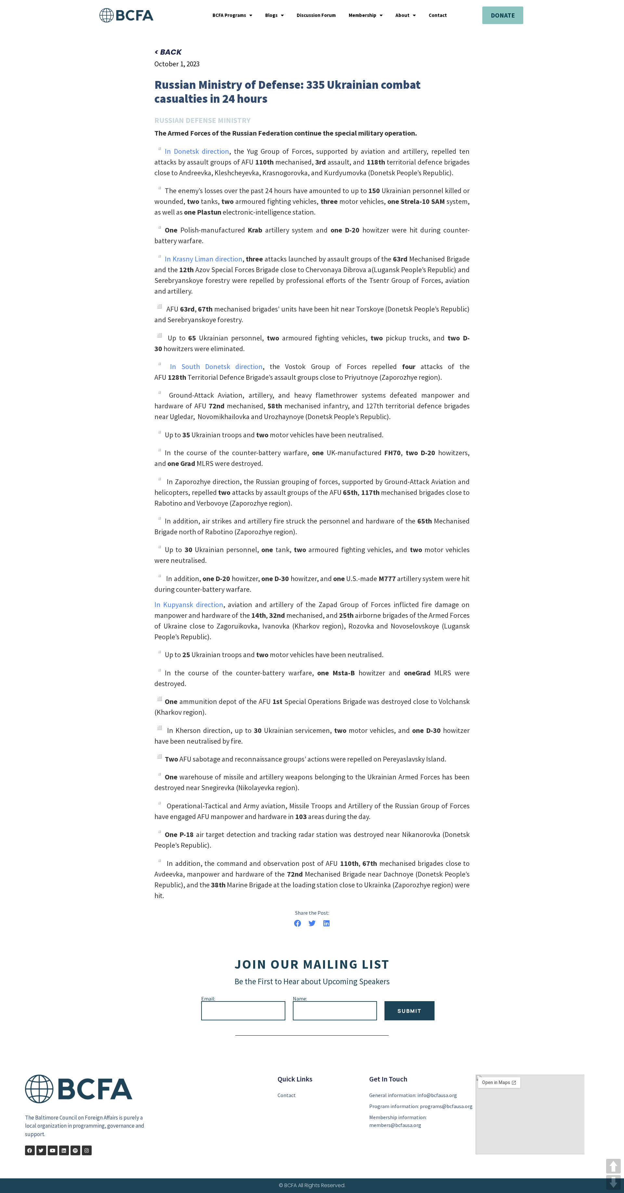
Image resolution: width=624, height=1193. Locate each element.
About (403, 15)
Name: (300, 998)
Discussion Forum (316, 15)
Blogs (271, 15)
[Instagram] (87, 1150)
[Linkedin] (64, 1150)
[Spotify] (75, 1150)
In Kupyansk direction (188, 604)
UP (613, 1166)
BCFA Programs (229, 15)
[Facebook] (30, 1150)
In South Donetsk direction (214, 366)
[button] (297, 923)
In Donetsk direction (197, 151)
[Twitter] (41, 1150)
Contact (438, 15)
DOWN (613, 1182)
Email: (208, 998)
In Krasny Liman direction (203, 258)
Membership (362, 15)
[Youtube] (53, 1150)
